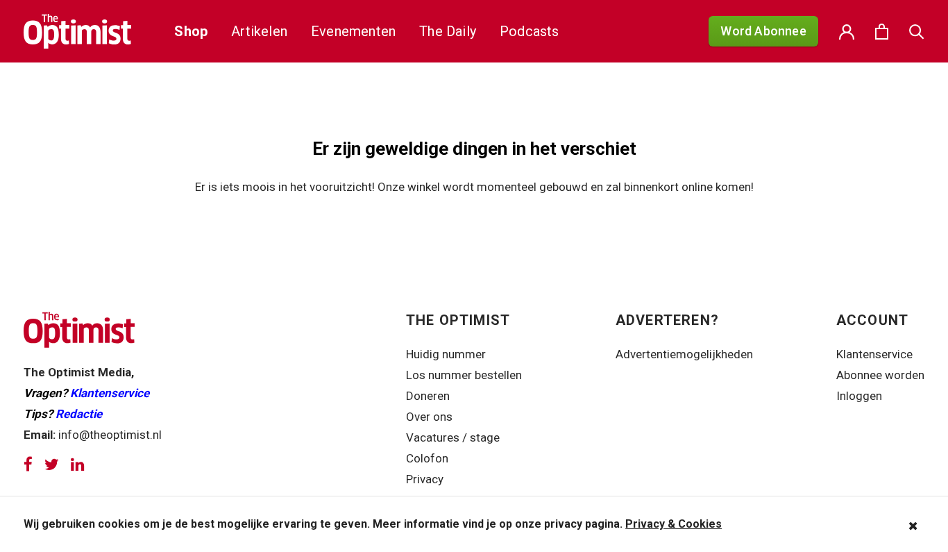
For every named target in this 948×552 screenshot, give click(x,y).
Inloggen (859, 396)
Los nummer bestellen (464, 375)
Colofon (427, 458)
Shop (191, 31)
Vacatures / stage (453, 437)
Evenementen (353, 31)
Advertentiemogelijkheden (684, 354)
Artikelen (259, 31)
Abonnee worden (880, 375)
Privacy (426, 479)
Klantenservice (109, 393)
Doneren (428, 396)
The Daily (447, 31)
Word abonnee (763, 31)
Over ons (429, 417)
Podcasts (529, 31)
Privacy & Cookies (673, 523)
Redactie (79, 414)
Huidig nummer (446, 354)
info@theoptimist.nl (110, 435)
